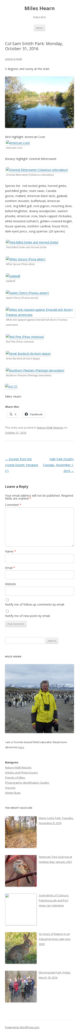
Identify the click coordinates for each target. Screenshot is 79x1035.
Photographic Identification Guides (27, 782)
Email (10, 568)
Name (10, 551)
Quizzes (10, 788)
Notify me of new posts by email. (27, 616)
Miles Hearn (39, 8)
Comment (13, 505)
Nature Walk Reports (50, 427)
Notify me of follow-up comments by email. (35, 604)
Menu (39, 27)
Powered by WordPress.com (22, 1027)
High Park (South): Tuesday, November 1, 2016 (58, 465)
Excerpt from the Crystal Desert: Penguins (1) (21, 465)
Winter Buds (13, 793)
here (21, 747)
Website (10, 584)
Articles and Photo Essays (21, 772)
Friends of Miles (15, 777)
